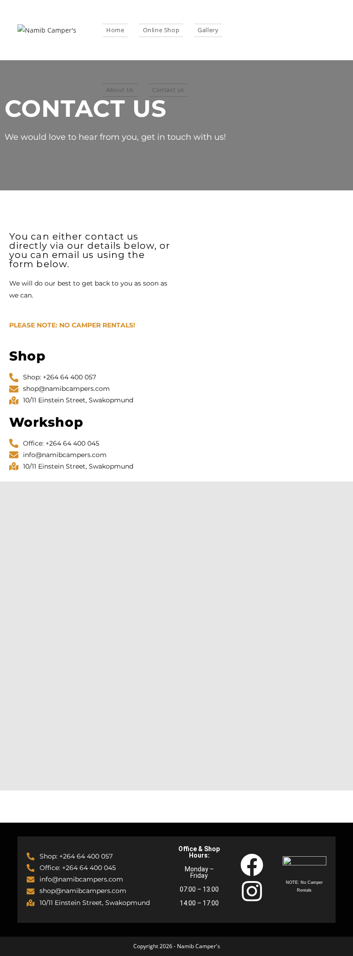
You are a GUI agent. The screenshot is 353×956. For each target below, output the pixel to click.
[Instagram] (251, 891)
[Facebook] (251, 864)
